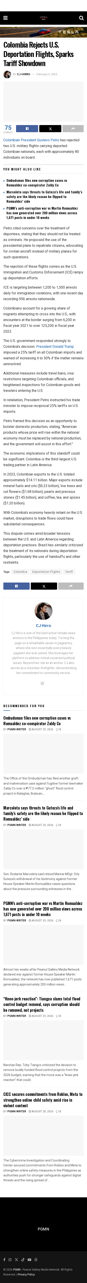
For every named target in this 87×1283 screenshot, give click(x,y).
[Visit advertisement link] (43, 32)
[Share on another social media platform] (73, 128)
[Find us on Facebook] (4, 1260)
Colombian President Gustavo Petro (31, 140)
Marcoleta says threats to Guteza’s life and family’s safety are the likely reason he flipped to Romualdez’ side (44, 196)
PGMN (17, 1270)
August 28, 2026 (42, 1111)
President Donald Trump (55, 346)
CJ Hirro (23, 74)
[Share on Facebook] (27, 128)
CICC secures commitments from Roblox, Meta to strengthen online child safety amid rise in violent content (43, 1099)
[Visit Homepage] (43, 18)
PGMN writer (16, 1016)
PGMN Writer (16, 729)
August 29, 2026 (42, 729)
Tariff (69, 572)
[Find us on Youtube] (29, 1260)
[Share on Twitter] (50, 128)
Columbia (20, 572)
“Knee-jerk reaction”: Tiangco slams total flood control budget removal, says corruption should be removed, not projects (41, 1004)
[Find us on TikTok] (23, 1260)
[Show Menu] (5, 18)
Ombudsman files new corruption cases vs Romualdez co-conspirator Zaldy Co (36, 182)
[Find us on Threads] (35, 1260)
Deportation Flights (46, 572)
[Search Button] (81, 18)
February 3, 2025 (46, 74)
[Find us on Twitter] (16, 1260)
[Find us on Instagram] (10, 1260)
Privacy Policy (26, 1275)
